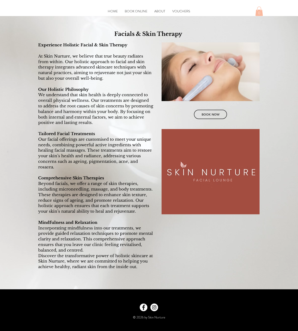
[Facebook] (143, 307)
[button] (259, 11)
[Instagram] (154, 307)
